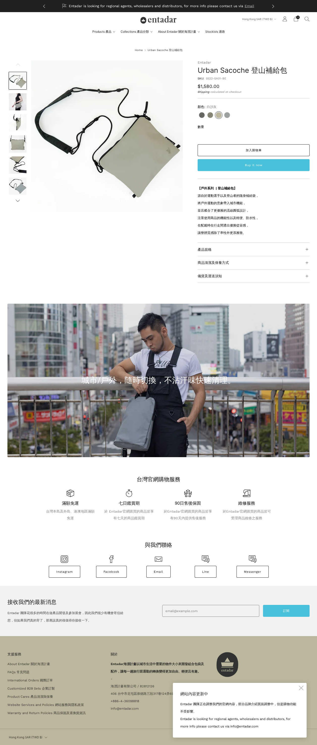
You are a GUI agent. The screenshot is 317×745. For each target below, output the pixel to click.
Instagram (64, 571)
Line (205, 571)
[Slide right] (18, 200)
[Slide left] (18, 66)
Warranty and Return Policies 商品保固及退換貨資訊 (46, 713)
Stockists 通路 (215, 31)
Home (139, 50)
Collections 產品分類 (135, 31)
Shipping (204, 92)
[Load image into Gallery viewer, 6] (17, 186)
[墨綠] (210, 115)
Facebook (111, 571)
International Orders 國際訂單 (30, 680)
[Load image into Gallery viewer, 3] (17, 123)
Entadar (204, 62)
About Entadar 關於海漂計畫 (177, 31)
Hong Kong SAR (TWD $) (257, 19)
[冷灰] (227, 115)
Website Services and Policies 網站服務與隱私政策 (45, 705)
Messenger (252, 571)
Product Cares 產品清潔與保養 (30, 696)
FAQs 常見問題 (18, 672)
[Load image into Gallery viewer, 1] (17, 81)
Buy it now (254, 165)
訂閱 (286, 611)
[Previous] (44, 6)
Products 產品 (101, 31)
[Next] (273, 6)
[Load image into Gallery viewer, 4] (17, 144)
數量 (201, 127)
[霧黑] (202, 115)
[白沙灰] (218, 115)
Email (249, 6)
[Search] (307, 18)
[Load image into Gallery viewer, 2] (17, 102)
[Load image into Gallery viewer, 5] (17, 165)
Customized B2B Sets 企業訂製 (31, 688)
